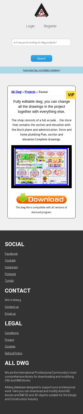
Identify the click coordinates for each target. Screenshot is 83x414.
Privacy (9, 339)
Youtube (10, 260)
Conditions (12, 333)
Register (50, 26)
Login (30, 26)
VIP (71, 95)
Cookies (10, 346)
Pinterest (10, 274)
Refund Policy (13, 353)
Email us (10, 313)
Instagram (11, 267)
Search (41, 58)
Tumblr (9, 280)
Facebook (11, 253)
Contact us (12, 306)
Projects (30, 92)
